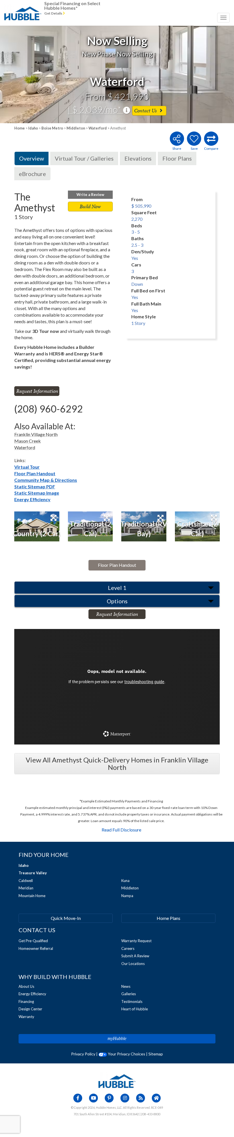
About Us (26, 986)
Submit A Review (135, 956)
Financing (26, 1001)
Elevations (138, 158)
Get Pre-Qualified (33, 940)
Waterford (97, 128)
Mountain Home (32, 895)
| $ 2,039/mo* (95, 109)
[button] (23, 74)
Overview (31, 158)
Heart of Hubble (134, 1009)
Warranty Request (136, 940)
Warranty (26, 1016)
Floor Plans (177, 158)
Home (19, 128)
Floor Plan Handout (34, 473)
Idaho (33, 128)
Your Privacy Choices (126, 1053)
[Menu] (223, 18)
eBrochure (32, 173)
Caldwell (26, 880)
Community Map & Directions (45, 480)
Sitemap (155, 1053)
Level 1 (117, 587)
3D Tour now (45, 331)
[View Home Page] (117, 1080)
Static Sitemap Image (36, 492)
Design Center (30, 1009)
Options (117, 601)
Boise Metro (52, 128)
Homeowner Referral (36, 948)
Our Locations (133, 963)
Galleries (128, 994)
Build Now (90, 206)
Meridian (26, 888)
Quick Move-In (66, 918)
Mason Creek (27, 441)
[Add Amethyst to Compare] (211, 138)
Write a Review (90, 194)
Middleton (75, 128)
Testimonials (131, 1001)
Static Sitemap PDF (34, 486)
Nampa (127, 895)
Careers (127, 948)
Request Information (37, 390)
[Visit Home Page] (23, 7)
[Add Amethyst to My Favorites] (194, 138)
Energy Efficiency (32, 499)
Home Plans (168, 918)
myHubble (117, 1038)
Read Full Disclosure (121, 829)
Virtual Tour (27, 467)
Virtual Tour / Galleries (84, 158)
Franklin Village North (36, 434)
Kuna (125, 880)
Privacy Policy (83, 1053)
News (125, 986)
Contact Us (146, 110)
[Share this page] (176, 138)
